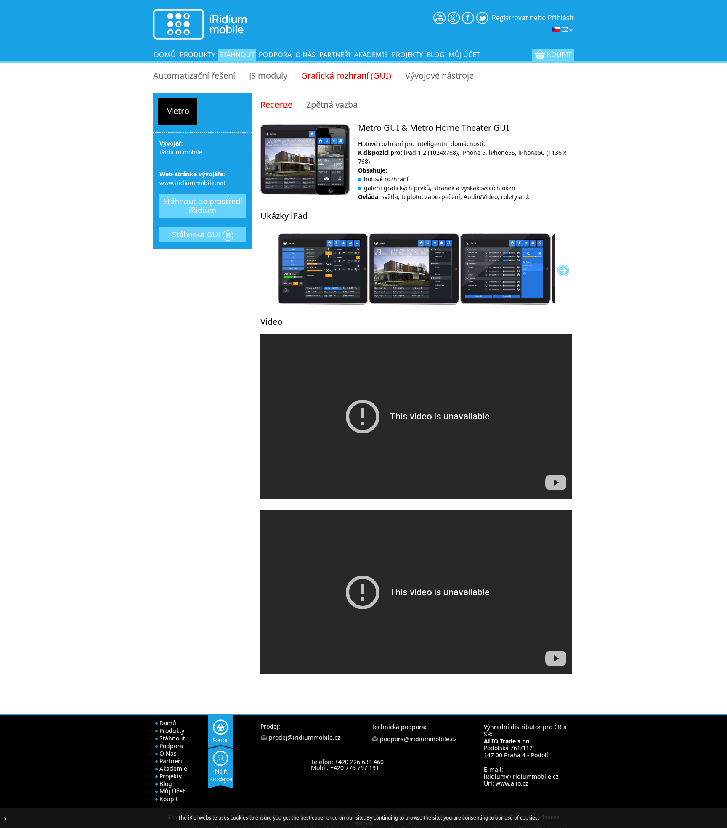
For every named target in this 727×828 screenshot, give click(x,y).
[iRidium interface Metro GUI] (323, 269)
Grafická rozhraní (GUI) (346, 75)
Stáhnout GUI (197, 234)
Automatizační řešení (194, 75)
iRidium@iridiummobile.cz (521, 776)
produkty (197, 54)
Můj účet (464, 54)
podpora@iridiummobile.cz (418, 739)
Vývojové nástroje (439, 75)
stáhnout (237, 54)
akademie (371, 54)
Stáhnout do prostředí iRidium (202, 205)
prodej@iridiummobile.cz (304, 737)
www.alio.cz (512, 783)
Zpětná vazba (332, 104)
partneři (334, 54)
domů (165, 54)
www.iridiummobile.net (192, 183)
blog (436, 54)
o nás (305, 54)
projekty (407, 54)
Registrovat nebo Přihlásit (533, 17)
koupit (559, 54)
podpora (275, 54)
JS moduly (268, 75)
